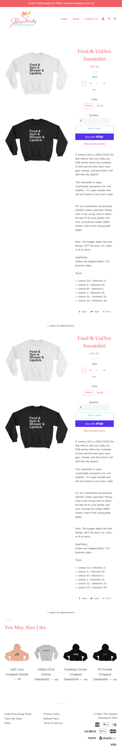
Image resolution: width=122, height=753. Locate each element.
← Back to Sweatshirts (60, 326)
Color (94, 99)
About (76, 19)
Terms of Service (53, 723)
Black (100, 106)
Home (64, 19)
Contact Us (91, 19)
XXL (94, 90)
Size (94, 77)
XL (104, 83)
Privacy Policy (52, 714)
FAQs (7, 723)
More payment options (94, 143)
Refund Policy (51, 718)
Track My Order (13, 718)
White (89, 106)
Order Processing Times (18, 714)
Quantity (93, 115)
